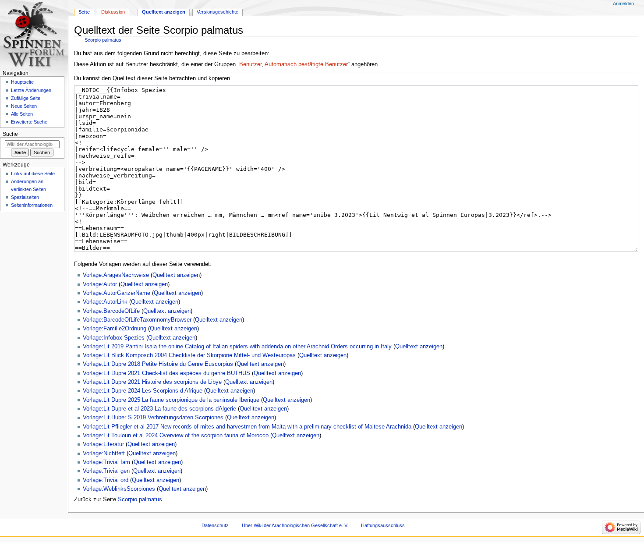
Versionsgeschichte (217, 11)
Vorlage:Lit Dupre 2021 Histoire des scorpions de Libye (152, 382)
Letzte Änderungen (31, 90)
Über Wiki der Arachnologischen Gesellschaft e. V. (295, 525)
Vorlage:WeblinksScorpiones (119, 489)
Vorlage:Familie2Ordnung (114, 329)
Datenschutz (215, 525)
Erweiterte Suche (29, 121)
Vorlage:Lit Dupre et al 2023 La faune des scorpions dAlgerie (159, 409)
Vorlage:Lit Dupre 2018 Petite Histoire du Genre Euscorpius (158, 364)
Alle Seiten (22, 114)
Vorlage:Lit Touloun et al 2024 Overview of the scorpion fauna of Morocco (176, 435)
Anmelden (623, 3)
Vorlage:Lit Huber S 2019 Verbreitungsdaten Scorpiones (153, 417)
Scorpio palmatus (103, 40)
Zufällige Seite (25, 98)
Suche (10, 134)
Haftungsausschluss (383, 525)
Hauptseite (22, 82)
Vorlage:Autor (100, 284)
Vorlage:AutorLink (105, 302)
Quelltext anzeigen (176, 275)
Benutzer (250, 64)
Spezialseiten (25, 197)
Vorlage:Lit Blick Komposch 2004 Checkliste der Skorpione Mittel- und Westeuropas (189, 355)
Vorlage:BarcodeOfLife (111, 311)
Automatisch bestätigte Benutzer (306, 64)
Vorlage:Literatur (103, 444)
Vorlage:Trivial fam (106, 462)
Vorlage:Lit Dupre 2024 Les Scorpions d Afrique (142, 391)
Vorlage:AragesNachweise (116, 275)
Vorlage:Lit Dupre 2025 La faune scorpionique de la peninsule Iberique (171, 400)
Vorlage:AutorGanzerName (116, 293)
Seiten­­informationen (32, 205)
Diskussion (113, 11)
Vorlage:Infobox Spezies (114, 338)
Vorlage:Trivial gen (106, 471)
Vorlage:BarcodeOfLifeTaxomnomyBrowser (137, 320)
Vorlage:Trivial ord (105, 480)
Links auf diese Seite (33, 173)
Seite (84, 11)
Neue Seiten (24, 106)
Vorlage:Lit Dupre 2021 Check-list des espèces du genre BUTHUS (166, 373)
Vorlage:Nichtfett (104, 453)
